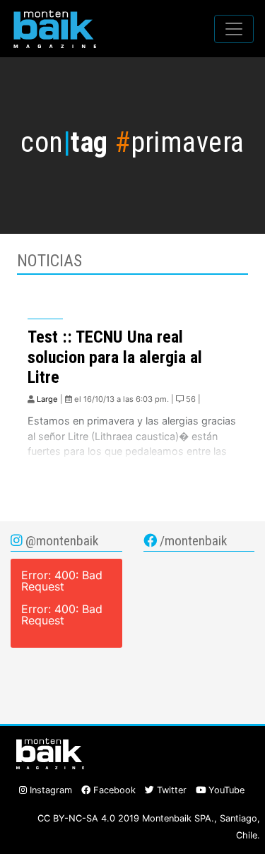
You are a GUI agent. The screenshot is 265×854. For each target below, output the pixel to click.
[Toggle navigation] (234, 29)
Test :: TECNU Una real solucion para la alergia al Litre (115, 357)
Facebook (113, 790)
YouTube (225, 790)
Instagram (49, 790)
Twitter (170, 790)
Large (47, 399)
